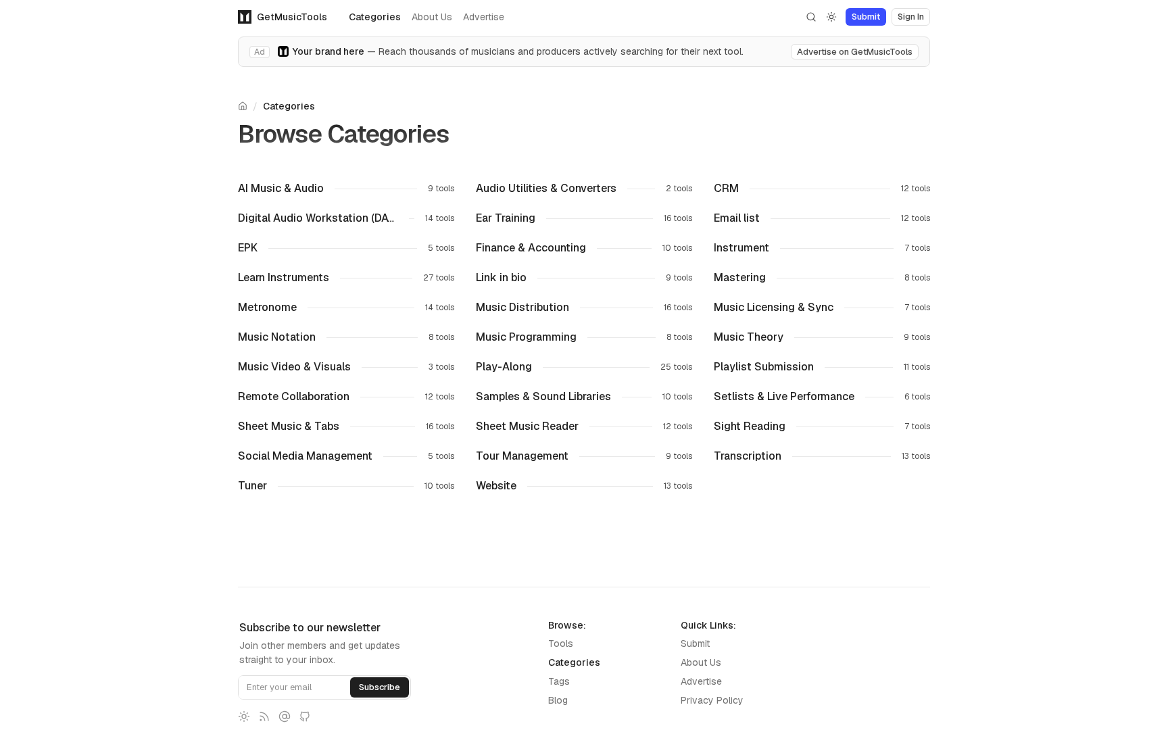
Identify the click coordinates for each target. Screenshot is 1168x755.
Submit (695, 643)
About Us (432, 17)
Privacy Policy (712, 700)
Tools (560, 643)
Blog (558, 700)
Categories (375, 17)
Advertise (483, 17)
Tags (559, 681)
